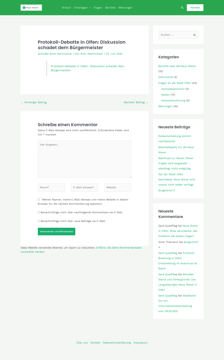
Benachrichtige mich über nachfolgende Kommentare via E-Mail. (82, 212)
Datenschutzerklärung (117, 342)
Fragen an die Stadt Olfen (174, 82)
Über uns (82, 342)
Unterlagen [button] (81, 7)
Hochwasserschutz (173, 88)
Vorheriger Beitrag (34, 102)
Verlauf (66, 7)
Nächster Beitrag (136, 102)
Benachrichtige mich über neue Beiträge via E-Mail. (73, 221)
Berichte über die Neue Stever (177, 66)
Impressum (140, 342)
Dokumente (165, 77)
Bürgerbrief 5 (166, 190)
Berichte (110, 7)
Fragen (98, 7)
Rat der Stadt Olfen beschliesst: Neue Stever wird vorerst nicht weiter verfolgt (176, 179)
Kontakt (95, 342)
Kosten (165, 94)
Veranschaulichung (173, 100)
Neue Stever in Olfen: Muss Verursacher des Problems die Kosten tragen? (178, 231)
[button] (89, 8)
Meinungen (125, 7)
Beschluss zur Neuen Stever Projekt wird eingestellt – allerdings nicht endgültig (175, 163)
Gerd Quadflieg (167, 253)
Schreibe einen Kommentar (55, 53)
